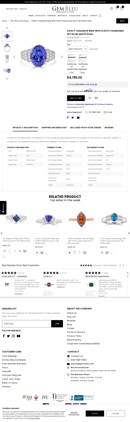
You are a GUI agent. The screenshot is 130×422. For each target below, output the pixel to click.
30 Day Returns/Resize (14, 359)
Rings (31, 15)
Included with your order (85, 127)
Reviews (109, 127)
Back (122, 21)
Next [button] (60, 55)
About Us (72, 313)
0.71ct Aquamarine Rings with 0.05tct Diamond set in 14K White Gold (113, 240)
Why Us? (71, 316)
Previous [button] (13, 55)
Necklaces (41, 15)
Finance (6, 386)
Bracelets (62, 15)
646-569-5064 (12, 9)
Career (71, 328)
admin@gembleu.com (82, 363)
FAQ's (5, 367)
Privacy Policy (34, 418)
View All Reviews (110, 265)
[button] (120, 265)
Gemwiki (6, 371)
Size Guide (94, 49)
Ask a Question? (74, 112)
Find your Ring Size (11, 375)
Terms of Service (76, 332)
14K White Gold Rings (19, 21)
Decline (116, 413)
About (85, 15)
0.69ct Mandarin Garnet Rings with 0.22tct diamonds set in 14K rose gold (81, 240)
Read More (19, 291)
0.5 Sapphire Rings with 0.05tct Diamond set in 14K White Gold (16, 239)
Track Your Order (11, 379)
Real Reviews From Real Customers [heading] (20, 265)
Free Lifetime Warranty (14, 363)
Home (4, 21)
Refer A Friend (9, 382)
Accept (95, 413)
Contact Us (77, 356)
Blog (69, 324)
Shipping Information (54, 127)
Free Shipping (9, 356)
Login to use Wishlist (89, 97)
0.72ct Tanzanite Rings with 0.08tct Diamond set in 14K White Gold (47, 240)
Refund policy (74, 339)
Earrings (51, 15)
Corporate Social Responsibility (83, 343)
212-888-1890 (94, 112)
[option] (38, 56)
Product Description (25, 127)
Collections (75, 15)
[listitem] (21, 283)
